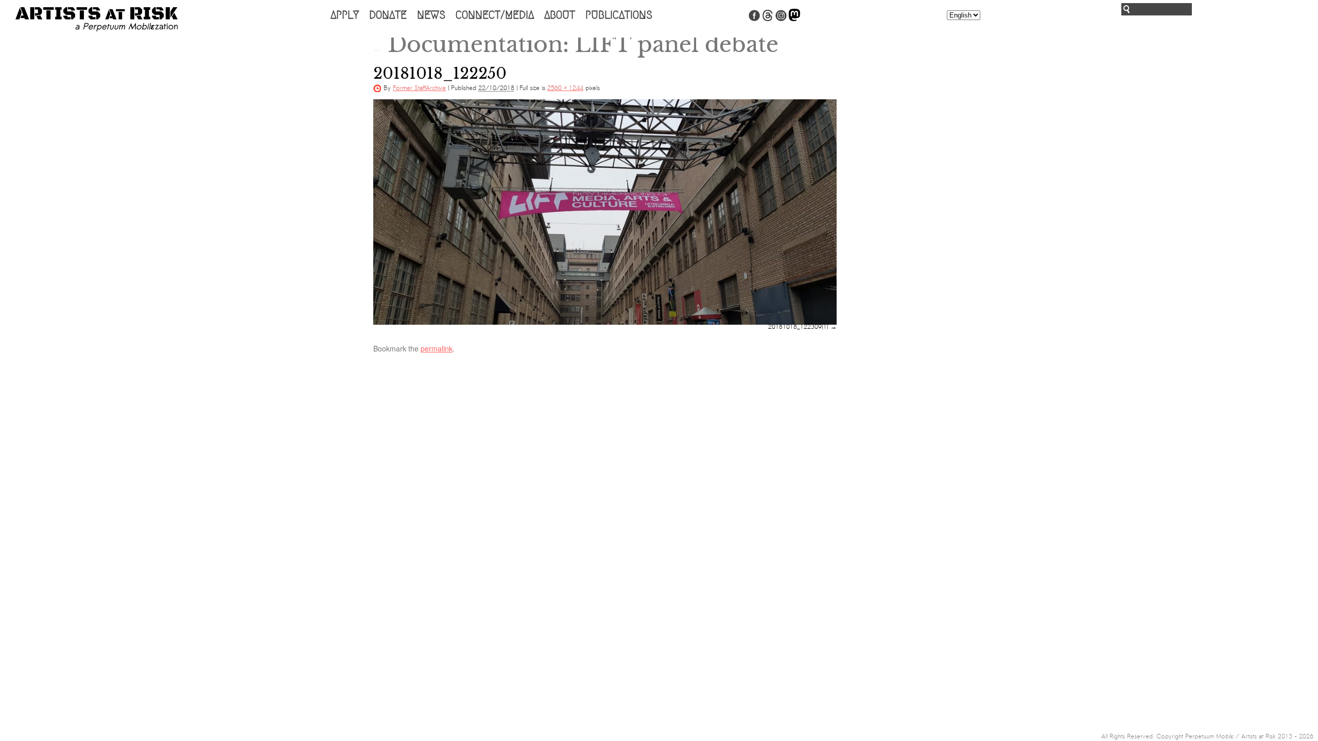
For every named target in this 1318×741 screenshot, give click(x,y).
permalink (437, 348)
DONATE (388, 15)
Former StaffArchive (419, 88)
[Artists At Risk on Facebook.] (754, 19)
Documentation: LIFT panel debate (575, 44)
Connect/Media (495, 15)
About (559, 15)
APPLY (345, 15)
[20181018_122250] (605, 212)
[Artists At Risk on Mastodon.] (794, 19)
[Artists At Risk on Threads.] (767, 19)
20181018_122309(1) (798, 326)
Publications (618, 15)
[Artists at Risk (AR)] (96, 19)
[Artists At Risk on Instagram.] (781, 19)
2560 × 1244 (565, 88)
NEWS (431, 15)
